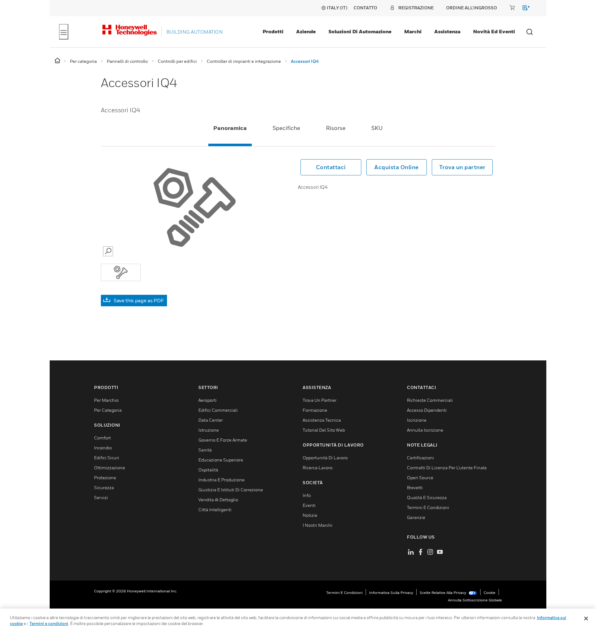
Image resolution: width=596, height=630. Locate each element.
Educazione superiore (220, 459)
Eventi (309, 505)
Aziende (306, 31)
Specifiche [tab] (286, 128)
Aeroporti (207, 400)
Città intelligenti (215, 509)
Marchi (413, 31)
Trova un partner (462, 167)
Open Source (420, 477)
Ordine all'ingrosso (471, 7)
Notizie (310, 515)
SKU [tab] (377, 128)
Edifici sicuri (106, 457)
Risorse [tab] (335, 128)
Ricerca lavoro (317, 467)
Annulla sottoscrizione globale (475, 600)
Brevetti (415, 487)
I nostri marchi (317, 525)
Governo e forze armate (222, 439)
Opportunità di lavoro (325, 457)
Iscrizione (417, 420)
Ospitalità (208, 469)
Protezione (105, 477)
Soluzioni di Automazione (359, 31)
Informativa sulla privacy (391, 592)
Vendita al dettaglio (218, 499)
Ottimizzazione (109, 467)
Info (307, 495)
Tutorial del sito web (324, 430)
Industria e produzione (221, 479)
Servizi (101, 497)
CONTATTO (365, 7)
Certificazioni (420, 457)
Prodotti (273, 31)
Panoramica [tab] (230, 128)
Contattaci (331, 167)
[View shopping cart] (523, 9)
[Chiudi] (586, 618)
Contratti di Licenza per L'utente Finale (447, 467)
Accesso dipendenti (427, 410)
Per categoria (108, 410)
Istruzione (208, 430)
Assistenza (447, 31)
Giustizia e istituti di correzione (230, 489)
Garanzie (416, 517)
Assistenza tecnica (322, 420)
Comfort (102, 437)
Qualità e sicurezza (427, 497)
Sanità (205, 449)
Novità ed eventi (494, 31)
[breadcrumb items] (58, 61)
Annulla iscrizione (425, 430)
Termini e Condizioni (428, 507)
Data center (210, 420)
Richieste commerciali (430, 400)
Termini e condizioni (344, 592)
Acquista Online (396, 167)
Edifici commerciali (218, 410)
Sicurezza (104, 487)
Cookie (489, 592)
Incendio (103, 447)
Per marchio (106, 400)
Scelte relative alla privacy (443, 592)
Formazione (315, 410)
